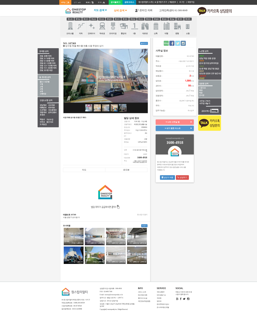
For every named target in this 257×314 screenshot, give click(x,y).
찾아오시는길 (142, 298)
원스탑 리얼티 (142, 215)
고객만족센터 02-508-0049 (173, 10)
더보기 (144, 226)
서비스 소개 (142, 292)
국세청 (159, 298)
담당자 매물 (168, 177)
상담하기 (183, 177)
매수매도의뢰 (142, 295)
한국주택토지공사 (163, 304)
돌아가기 (144, 43)
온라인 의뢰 (145, 10)
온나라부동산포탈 (163, 307)
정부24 (159, 301)
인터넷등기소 (161, 295)
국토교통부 (161, 292)
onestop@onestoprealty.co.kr (113, 295)
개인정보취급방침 (144, 301)
